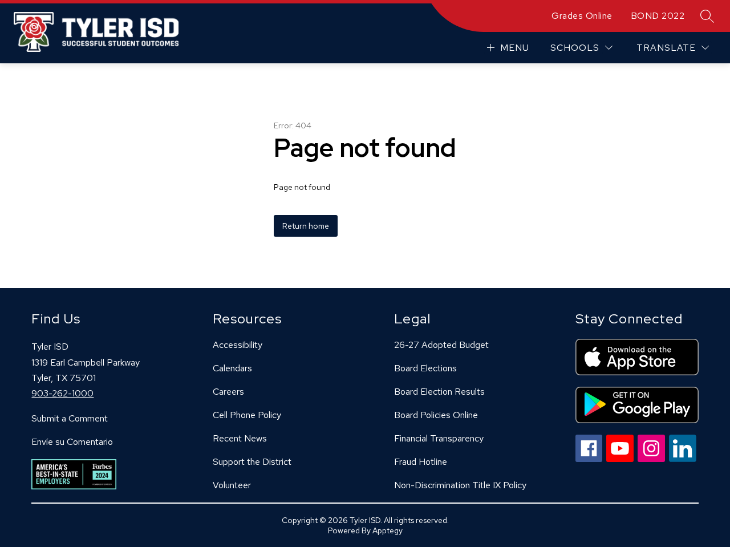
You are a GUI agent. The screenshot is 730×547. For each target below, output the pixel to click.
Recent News (240, 438)
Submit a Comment (69, 418)
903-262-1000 (62, 393)
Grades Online (582, 16)
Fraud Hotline (420, 462)
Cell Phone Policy (247, 415)
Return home (305, 226)
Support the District (252, 462)
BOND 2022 (658, 16)
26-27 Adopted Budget (441, 345)
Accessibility (237, 345)
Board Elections (425, 368)
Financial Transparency (439, 438)
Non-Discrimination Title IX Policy (460, 485)
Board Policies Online (436, 415)
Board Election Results (439, 392)
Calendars (232, 368)
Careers (228, 392)
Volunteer (232, 485)
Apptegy (387, 530)
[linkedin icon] (682, 459)
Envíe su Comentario (72, 442)
